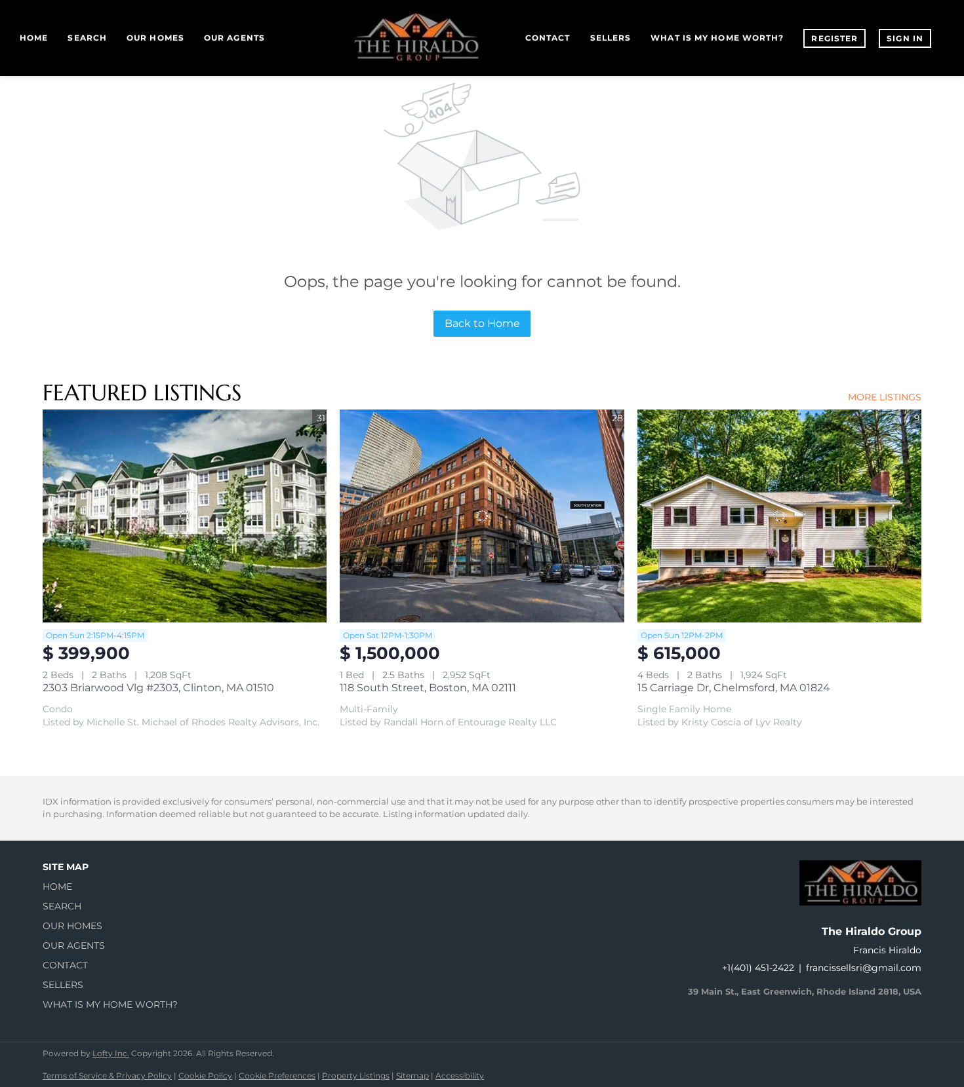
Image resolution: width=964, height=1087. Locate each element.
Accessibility (459, 1075)
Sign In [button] (905, 38)
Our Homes (155, 38)
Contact (548, 38)
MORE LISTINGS (884, 397)
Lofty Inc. (110, 1053)
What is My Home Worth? (717, 38)
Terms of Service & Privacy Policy (107, 1075)
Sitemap (412, 1075)
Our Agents (234, 38)
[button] (114, 886)
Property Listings (356, 1075)
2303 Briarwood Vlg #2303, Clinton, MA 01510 (158, 687)
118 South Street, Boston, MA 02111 (428, 687)
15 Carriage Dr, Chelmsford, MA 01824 (733, 687)
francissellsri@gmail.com (863, 968)
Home (34, 38)
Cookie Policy (205, 1075)
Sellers (611, 38)
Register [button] (834, 38)
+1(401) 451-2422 (758, 968)
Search (87, 38)
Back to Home (482, 323)
